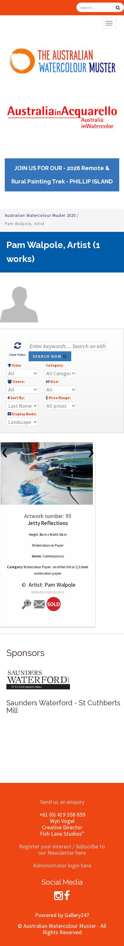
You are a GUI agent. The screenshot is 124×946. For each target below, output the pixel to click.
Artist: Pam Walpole (51, 584)
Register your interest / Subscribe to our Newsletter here (62, 849)
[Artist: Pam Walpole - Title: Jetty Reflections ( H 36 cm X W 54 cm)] (48, 473)
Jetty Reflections (48, 523)
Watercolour (41, 545)
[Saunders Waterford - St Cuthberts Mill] (38, 679)
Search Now (48, 356)
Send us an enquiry (62, 801)
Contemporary (53, 556)
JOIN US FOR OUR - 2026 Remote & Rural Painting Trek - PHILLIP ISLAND (62, 175)
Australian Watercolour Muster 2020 (41, 215)
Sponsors (25, 653)
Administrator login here (62, 865)
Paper (59, 545)
